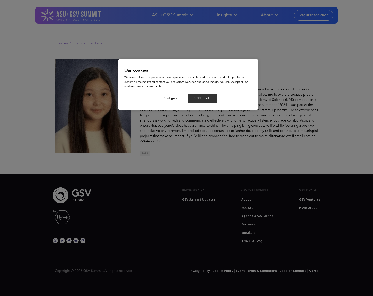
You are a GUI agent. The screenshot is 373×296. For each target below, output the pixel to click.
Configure (171, 98)
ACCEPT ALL (203, 98)
